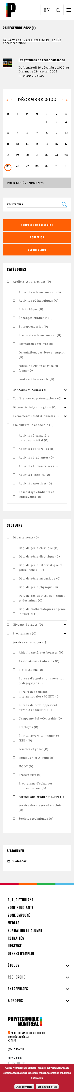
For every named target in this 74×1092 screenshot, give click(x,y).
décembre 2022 (37, 99)
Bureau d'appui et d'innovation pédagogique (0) (42, 681)
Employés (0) (28, 727)
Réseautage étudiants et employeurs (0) (36, 494)
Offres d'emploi (21, 953)
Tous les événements (25, 183)
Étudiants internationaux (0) (40, 335)
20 (27, 155)
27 (27, 166)
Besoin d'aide (37, 249)
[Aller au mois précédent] (11, 99)
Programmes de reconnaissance (42, 60)
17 (66, 144)
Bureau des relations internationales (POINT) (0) (39, 694)
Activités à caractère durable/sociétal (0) (34, 438)
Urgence (15, 946)
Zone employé (19, 915)
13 (27, 144)
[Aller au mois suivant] (63, 99)
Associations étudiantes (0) (39, 661)
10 (66, 133)
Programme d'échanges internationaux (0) (35, 786)
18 (8, 155)
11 (8, 144)
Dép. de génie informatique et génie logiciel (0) (41, 567)
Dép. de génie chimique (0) (38, 548)
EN (46, 10)
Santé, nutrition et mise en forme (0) (38, 368)
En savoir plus (47, 1086)
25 (7, 166)
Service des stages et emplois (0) (40, 808)
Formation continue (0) (36, 344)
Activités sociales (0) (34, 475)
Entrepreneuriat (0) (33, 326)
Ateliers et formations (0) (32, 281)
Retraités (16, 938)
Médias (14, 923)
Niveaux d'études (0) (28, 624)
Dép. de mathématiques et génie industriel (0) (42, 611)
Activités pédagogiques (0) (38, 300)
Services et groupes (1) (29, 642)
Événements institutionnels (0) (36, 416)
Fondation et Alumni (25, 930)
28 (36, 166)
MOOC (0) (26, 766)
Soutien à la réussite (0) (36, 379)
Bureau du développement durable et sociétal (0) (38, 707)
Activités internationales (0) (40, 292)
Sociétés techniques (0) (36, 818)
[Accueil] (11, 10)
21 (37, 155)
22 (46, 155)
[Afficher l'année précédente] (7, 99)
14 (37, 144)
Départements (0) (26, 537)
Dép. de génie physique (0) (38, 587)
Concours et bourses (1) (30, 390)
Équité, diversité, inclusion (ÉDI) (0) (39, 738)
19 (17, 155)
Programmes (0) (25, 633)
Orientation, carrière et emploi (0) (42, 355)
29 (46, 166)
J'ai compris (24, 1086)
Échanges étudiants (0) (36, 318)
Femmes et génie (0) (34, 749)
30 (56, 166)
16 (56, 144)
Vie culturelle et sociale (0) (33, 425)
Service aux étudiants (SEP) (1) (41, 797)
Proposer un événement (37, 225)
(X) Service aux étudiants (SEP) (26, 40)
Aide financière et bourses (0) (41, 652)
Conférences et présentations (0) (37, 398)
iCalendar (19, 861)
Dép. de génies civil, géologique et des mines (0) (42, 598)
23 (56, 155)
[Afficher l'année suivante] (67, 99)
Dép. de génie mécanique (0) (40, 578)
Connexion (37, 237)
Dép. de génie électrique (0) (39, 556)
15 (47, 144)
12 (17, 144)
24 (66, 155)
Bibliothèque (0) (31, 309)
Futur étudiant (21, 900)
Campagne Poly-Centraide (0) (40, 718)
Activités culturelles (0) (36, 449)
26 (17, 166)
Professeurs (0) (30, 775)
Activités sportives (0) (35, 483)
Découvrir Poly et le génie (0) (35, 407)
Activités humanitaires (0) (38, 466)
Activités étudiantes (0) (36, 457)
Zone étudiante (21, 907)
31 (66, 166)
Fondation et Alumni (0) (36, 758)
